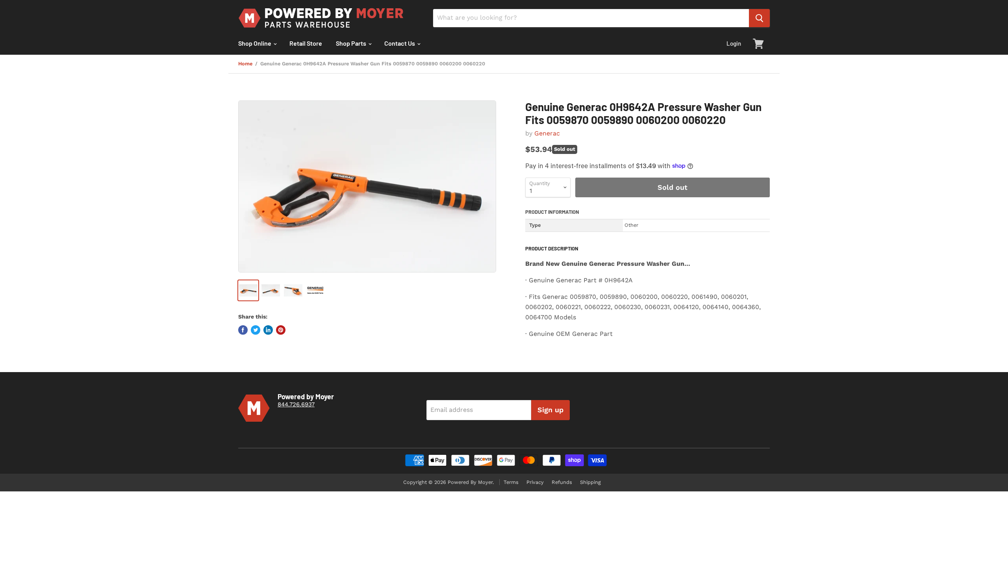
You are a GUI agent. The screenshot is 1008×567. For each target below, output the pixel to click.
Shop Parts (351, 43)
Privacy (535, 482)
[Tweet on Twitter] (255, 330)
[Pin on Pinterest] (280, 330)
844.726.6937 (296, 404)
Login (733, 43)
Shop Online (255, 43)
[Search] (759, 18)
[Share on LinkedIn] (268, 330)
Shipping (590, 482)
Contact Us (400, 43)
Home (245, 64)
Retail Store (305, 43)
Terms (511, 482)
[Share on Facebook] (243, 330)
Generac (547, 133)
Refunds (562, 482)
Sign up (550, 410)
